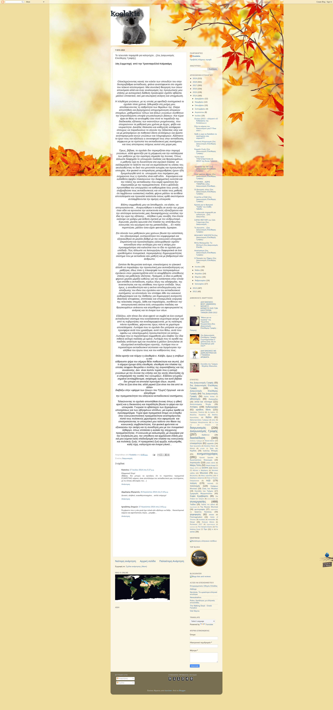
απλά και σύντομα (203, 401)
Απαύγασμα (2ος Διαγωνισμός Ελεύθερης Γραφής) (205, 253)
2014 (195, 96)
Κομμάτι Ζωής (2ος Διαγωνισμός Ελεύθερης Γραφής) (205, 151)
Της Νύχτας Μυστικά (209, 507)
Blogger (182, 691)
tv (212, 529)
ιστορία (202, 448)
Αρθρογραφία (211, 407)
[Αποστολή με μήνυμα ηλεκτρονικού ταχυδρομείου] (158, 455)
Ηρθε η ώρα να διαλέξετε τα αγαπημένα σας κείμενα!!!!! (205, 136)
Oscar (192, 522)
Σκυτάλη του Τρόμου (204, 491)
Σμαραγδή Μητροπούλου (201, 493)
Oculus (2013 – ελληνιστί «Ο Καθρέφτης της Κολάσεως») (206, 121)
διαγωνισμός (127, 458)
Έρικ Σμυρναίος (195, 446)
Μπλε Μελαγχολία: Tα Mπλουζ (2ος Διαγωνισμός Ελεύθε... (206, 245)
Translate (209, 624)
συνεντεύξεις (211, 499)
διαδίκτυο (205, 435)
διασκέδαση (197, 437)
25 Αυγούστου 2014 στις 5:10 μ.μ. (154, 492)
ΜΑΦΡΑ (205, 468)
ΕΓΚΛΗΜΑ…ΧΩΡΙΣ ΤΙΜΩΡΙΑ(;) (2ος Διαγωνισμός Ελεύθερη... (205, 184)
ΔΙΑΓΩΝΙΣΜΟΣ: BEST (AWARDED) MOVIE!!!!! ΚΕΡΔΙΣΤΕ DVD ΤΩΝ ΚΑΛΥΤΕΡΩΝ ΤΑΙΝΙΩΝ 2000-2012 (209, 307)
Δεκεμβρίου (200, 99)
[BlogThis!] (161, 455)
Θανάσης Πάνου (210, 446)
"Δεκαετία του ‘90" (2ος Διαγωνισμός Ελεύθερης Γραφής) (205, 169)
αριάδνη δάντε (203, 409)
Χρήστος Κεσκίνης (203, 512)
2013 (195, 288)
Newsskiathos (195, 597)
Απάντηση (125, 484)
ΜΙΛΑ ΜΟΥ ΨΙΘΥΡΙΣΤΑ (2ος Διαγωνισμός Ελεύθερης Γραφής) (206, 237)
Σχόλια (121, 683)
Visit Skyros (194, 611)
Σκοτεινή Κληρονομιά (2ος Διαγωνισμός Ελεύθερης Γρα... (205, 144)
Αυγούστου (200, 112)
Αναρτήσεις (123, 678)
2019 (195, 78)
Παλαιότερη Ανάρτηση (171, 561)
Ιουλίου (198, 116)
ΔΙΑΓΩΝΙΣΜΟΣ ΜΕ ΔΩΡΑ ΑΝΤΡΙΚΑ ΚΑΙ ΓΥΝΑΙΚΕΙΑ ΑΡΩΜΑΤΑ (208, 354)
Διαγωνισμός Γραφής (204, 431)
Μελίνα (215, 468)
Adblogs (193, 589)
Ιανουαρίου (199, 284)
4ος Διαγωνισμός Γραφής (202, 382)
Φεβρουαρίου (200, 280)
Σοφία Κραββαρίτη (199, 496)
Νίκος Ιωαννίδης (207, 476)
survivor (192, 527)
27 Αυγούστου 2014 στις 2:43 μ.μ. (153, 507)
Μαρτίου (198, 277)
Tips (205, 529)
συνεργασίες (198, 501)
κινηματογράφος (207, 453)
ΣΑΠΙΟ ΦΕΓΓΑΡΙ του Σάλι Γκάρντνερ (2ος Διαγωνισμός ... (204, 222)
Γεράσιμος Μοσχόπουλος (199, 422)
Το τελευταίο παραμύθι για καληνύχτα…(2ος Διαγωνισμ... (205, 214)
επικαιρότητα (196, 443)
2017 (195, 85)
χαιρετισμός (214, 509)
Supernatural (211, 524)
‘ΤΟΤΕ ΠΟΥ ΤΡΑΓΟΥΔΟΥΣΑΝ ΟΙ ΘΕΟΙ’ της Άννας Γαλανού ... (205, 160)
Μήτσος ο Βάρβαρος (200, 470)
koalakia (125, 14)
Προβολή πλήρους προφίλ (201, 60)
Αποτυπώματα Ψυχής (200, 404)
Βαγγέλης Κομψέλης (198, 415)
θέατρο (192, 448)
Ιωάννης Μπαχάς (210, 451)
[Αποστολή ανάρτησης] (154, 455)
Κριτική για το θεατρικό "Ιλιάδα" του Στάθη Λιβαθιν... (203, 207)
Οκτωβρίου (199, 105)
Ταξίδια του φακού (208, 504)
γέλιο (213, 420)
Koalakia (196, 56)
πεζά (208, 480)
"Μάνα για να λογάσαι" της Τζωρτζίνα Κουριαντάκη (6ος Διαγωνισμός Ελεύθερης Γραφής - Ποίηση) (203, 324)
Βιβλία (209, 417)
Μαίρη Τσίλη (195, 465)
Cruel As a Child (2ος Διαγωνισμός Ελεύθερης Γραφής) (205, 199)
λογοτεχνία (195, 462)
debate (211, 515)
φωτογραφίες (199, 509)
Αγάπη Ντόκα (209, 396)
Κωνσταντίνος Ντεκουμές (201, 460)
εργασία (210, 443)
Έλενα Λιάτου (209, 441)
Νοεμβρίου (199, 102)
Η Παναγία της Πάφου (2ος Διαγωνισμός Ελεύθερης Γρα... (205, 260)
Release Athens (208, 522)
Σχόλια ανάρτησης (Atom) (136, 566)
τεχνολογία (193, 507)
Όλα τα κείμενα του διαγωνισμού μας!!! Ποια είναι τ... (205, 128)
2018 (195, 82)
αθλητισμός (195, 399)
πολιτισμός (195, 486)
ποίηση (193, 483)
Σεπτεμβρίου (200, 109)
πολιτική (210, 483)
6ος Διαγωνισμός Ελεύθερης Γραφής (204, 391)
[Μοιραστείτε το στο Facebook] (166, 455)
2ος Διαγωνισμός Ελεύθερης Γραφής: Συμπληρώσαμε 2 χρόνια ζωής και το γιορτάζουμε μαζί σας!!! (209, 340)
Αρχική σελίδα (148, 561)
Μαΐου (197, 270)
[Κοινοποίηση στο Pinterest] (168, 455)
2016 (195, 89)
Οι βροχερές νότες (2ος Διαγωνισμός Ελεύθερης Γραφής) (205, 192)
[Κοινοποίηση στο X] (163, 455)
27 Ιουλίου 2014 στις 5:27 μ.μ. (142, 470)
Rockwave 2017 (196, 524)
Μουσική (204, 473)
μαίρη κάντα (210, 463)
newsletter (211, 520)
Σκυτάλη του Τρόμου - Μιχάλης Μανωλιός (209, 365)
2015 (195, 92)
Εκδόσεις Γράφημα (196, 441)
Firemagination (196, 517)
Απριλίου (199, 274)
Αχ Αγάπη (211, 412)
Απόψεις (194, 407)
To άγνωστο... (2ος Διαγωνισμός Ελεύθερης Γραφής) (205, 230)
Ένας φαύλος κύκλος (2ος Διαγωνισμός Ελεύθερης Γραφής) (205, 176)
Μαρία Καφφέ (211, 465)
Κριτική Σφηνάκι (206, 457)
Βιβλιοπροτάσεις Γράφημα (199, 420)
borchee (168, 691)
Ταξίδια (193, 504)
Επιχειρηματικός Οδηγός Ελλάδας (203, 586)
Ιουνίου (198, 267)
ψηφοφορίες (195, 514)
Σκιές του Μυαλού (210, 489)
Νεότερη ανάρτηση (125, 561)
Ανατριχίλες (213, 399)
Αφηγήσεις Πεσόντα (197, 412)
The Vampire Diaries (205, 527)
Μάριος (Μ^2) (194, 468)
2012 (195, 292)
